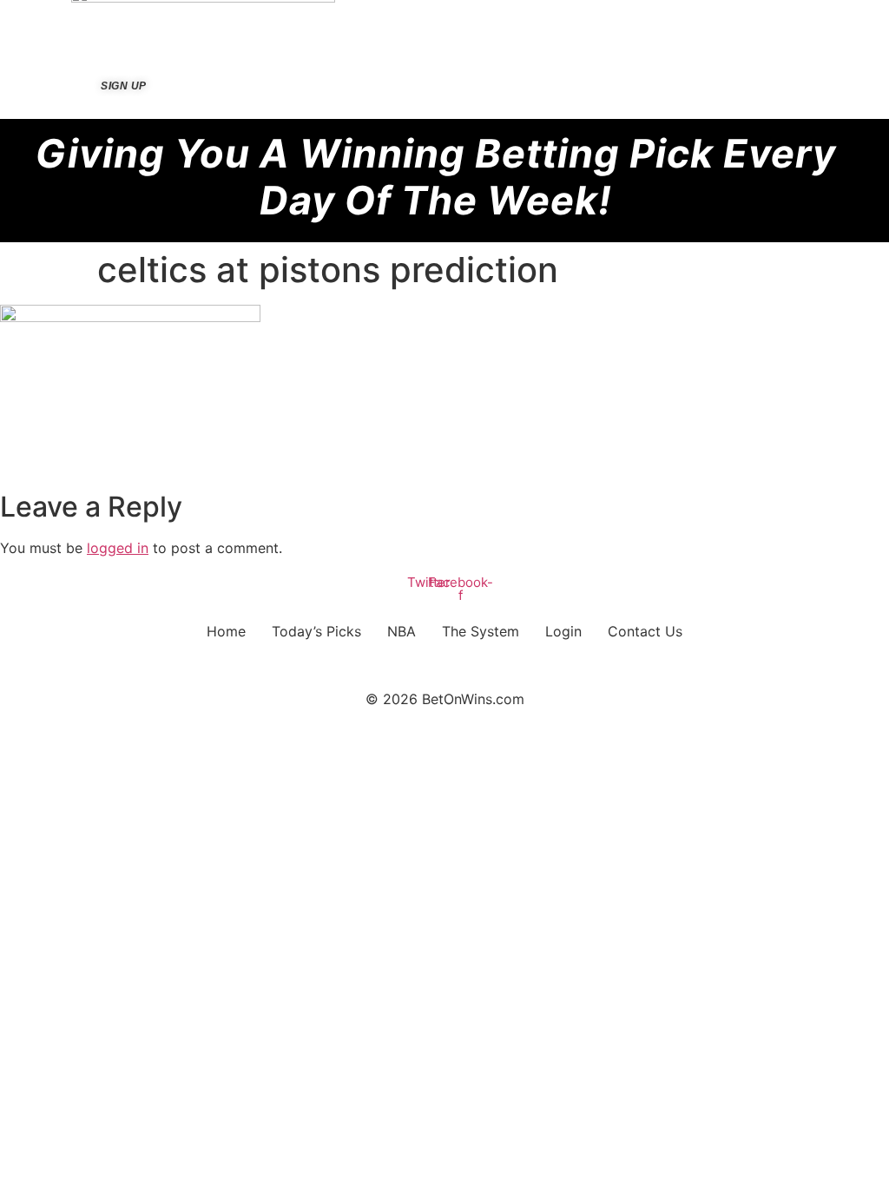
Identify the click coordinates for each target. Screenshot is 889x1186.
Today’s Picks (316, 631)
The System (480, 631)
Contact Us (645, 631)
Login (563, 631)
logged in (117, 548)
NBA (401, 631)
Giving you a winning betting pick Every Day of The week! (436, 176)
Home (226, 631)
